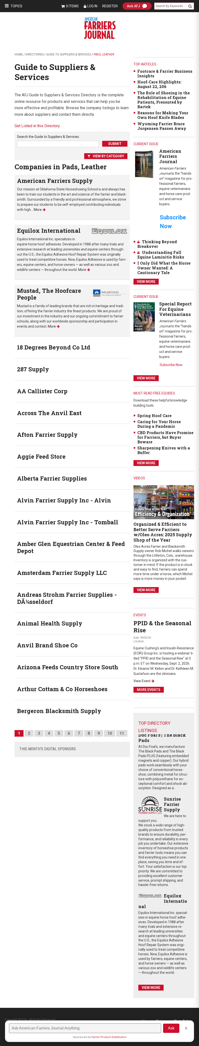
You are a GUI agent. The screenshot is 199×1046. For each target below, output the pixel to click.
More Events (148, 690)
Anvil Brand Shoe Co (47, 645)
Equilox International (49, 230)
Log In (92, 6)
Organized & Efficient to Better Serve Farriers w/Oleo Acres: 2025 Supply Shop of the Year (162, 532)
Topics (16, 6)
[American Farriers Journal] (144, 164)
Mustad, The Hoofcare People (49, 294)
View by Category (108, 156)
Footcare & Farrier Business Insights (164, 73)
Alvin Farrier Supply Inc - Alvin (64, 500)
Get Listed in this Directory (37, 126)
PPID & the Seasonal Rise (162, 626)
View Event (141, 681)
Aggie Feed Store (41, 456)
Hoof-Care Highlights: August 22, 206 (159, 84)
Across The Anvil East (49, 413)
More (38, 210)
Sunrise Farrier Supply (172, 804)
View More (146, 282)
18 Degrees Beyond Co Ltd (53, 347)
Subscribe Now (171, 365)
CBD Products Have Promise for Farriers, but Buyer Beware (165, 437)
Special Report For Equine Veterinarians (175, 309)
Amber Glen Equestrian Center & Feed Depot (71, 547)
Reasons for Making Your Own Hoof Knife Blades (162, 115)
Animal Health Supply (49, 623)
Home (19, 54)
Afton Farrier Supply (47, 434)
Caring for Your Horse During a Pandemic (159, 424)
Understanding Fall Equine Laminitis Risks (160, 254)
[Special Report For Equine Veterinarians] (144, 316)
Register (110, 6)
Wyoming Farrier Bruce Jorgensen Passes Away (161, 126)
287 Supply (33, 369)
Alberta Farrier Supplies (52, 478)
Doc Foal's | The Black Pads (162, 737)
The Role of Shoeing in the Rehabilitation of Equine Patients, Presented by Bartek (163, 99)
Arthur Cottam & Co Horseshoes (62, 689)
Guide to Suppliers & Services (68, 54)
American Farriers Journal (170, 156)
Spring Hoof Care (154, 415)
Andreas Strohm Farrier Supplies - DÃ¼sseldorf (67, 598)
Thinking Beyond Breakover (157, 244)
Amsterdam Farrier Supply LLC (62, 573)
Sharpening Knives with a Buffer (163, 450)
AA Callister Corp (42, 391)
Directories (34, 54)
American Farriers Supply (55, 181)
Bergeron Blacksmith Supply (59, 711)
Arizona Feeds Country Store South (67, 667)
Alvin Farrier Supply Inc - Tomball (67, 522)
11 (122, 733)
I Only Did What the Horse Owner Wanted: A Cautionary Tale (164, 267)
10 (110, 733)
